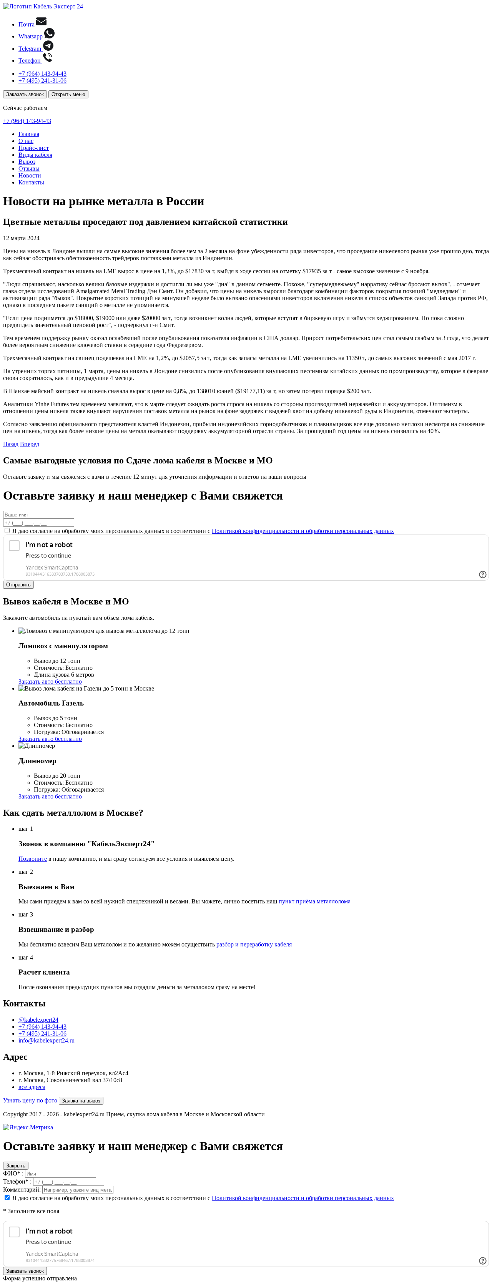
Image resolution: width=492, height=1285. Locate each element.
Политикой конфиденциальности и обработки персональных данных (303, 531)
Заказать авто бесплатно (50, 681)
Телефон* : (17, 1181)
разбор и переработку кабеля (254, 944)
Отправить (18, 585)
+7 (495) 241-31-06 (42, 80)
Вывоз (26, 161)
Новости (29, 175)
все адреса (31, 1087)
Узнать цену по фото (30, 1100)
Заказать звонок (25, 94)
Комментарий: (22, 1189)
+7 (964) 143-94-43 (42, 73)
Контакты (31, 182)
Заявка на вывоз (81, 1101)
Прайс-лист (33, 147)
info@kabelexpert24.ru (46, 1040)
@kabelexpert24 (38, 1019)
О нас (25, 141)
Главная (28, 134)
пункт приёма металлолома (315, 901)
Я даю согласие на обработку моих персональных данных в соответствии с (203, 531)
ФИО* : (13, 1173)
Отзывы (29, 168)
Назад (10, 444)
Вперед (29, 444)
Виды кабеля (35, 154)
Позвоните (32, 858)
